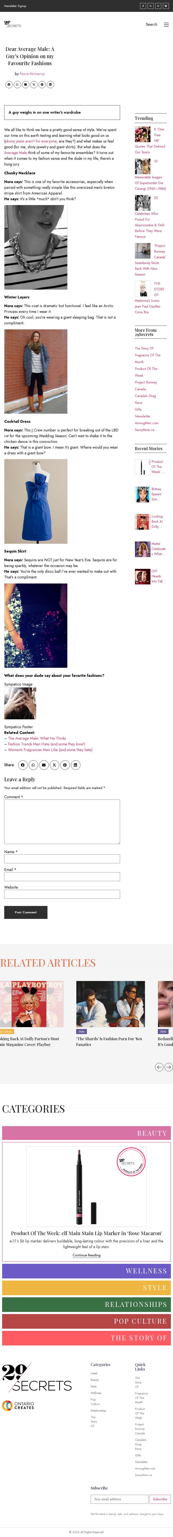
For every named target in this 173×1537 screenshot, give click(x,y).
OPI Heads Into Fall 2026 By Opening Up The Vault (157, 576)
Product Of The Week (146, 372)
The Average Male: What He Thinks (37, 738)
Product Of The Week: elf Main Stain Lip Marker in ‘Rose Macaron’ (159, 467)
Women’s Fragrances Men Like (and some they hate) (50, 750)
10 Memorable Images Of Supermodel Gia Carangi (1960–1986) (150, 175)
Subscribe (160, 1499)
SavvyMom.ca (144, 429)
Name (11, 852)
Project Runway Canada (146, 386)
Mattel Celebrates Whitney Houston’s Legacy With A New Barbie (158, 549)
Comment (13, 797)
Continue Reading (87, 1255)
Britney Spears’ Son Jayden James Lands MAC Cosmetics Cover (158, 494)
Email (10, 870)
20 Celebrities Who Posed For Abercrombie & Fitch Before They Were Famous (149, 217)
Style (81, 1031)
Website (11, 887)
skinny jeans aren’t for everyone (31, 141)
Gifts (138, 409)
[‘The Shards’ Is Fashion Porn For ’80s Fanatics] (110, 1004)
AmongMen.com (146, 423)
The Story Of (144, 348)
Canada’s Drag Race (145, 399)
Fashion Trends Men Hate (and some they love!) (46, 744)
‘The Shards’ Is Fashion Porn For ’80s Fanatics (109, 1041)
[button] (9, 84)
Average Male (15, 152)
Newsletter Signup (15, 6)
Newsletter (142, 416)
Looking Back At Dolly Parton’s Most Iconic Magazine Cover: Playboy (159, 521)
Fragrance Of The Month (148, 358)
